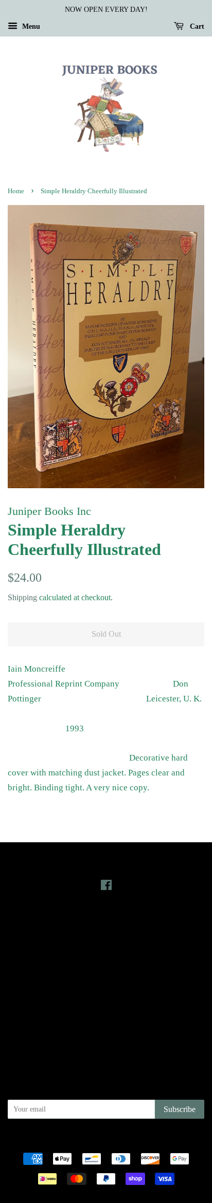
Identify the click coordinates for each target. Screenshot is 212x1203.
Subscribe (180, 1109)
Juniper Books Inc (103, 1141)
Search (106, 979)
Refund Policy (106, 1009)
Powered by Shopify (163, 1141)
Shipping (22, 597)
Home (16, 191)
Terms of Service (106, 1023)
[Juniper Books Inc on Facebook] (106, 887)
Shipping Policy (106, 1037)
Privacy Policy (106, 994)
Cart (196, 26)
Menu (30, 26)
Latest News (106, 922)
